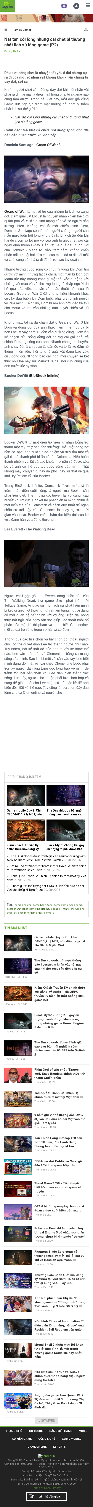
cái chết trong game (25, 912)
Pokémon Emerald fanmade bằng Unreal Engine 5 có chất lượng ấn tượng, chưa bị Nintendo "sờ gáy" (59, 1232)
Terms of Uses (41, 1488)
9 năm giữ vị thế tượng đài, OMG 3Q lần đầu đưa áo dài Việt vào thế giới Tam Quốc (59, 1119)
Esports (59, 1446)
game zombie (62, 905)
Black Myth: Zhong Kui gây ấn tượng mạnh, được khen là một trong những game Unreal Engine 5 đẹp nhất (65, 847)
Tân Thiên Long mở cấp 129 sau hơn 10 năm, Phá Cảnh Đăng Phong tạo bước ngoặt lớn (58, 1142)
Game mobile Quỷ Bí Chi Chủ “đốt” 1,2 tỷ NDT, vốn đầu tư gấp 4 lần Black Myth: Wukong (24, 812)
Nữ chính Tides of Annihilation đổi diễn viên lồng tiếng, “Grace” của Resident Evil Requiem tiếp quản (59, 1325)
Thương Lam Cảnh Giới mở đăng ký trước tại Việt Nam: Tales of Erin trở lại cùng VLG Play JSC (60, 1279)
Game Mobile (71, 1438)
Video (83, 1431)
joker (25, 909)
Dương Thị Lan (12, 51)
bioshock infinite (60, 909)
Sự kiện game (22, 1438)
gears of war (14, 909)
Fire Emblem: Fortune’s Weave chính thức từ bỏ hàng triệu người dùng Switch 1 (59, 1376)
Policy (57, 1488)
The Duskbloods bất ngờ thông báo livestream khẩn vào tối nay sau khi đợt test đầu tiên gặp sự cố (65, 812)
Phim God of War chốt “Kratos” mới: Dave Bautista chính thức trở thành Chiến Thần (59, 1073)
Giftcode (36, 1431)
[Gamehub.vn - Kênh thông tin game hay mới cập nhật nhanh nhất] (7, 5)
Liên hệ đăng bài (50, 1496)
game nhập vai (23, 905)
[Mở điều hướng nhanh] (86, 29)
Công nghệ (46, 1438)
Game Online (36, 1446)
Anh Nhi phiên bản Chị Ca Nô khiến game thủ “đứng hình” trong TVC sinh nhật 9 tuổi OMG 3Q (60, 1302)
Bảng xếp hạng (60, 1431)
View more (46, 1420)
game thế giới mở (39, 909)
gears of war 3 (46, 912)
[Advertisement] (46, 735)
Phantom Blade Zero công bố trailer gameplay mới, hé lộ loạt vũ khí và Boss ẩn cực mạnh (59, 1256)
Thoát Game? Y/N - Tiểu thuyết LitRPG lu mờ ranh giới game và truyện (58, 1187)
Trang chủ (14, 1431)
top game (76, 905)
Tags (10, 904)
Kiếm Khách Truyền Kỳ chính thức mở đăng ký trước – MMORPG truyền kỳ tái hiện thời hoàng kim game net (25, 847)
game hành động (43, 905)
